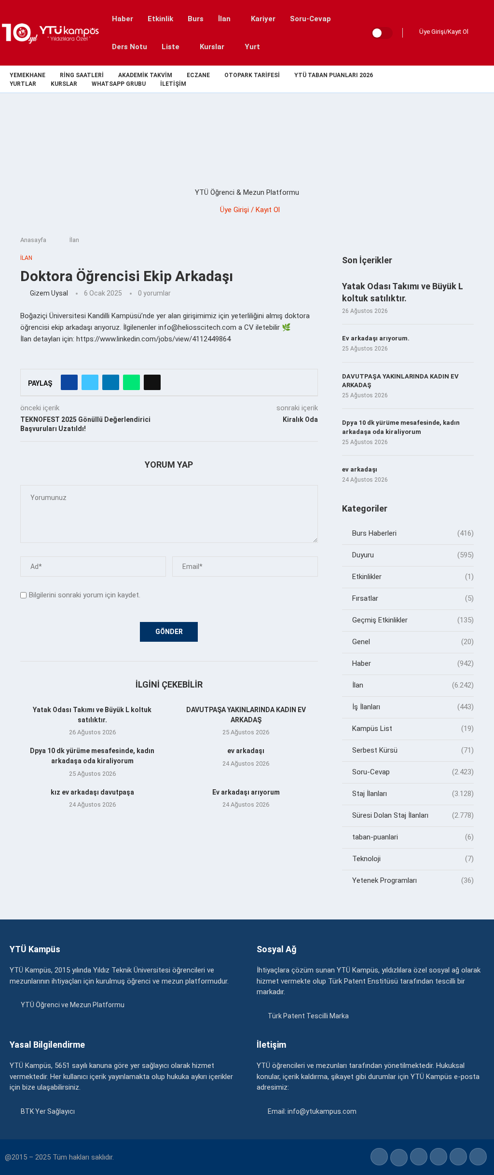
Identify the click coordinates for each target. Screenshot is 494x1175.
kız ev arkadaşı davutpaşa (92, 792)
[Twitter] (435, 79)
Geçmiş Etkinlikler (413, 620)
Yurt (252, 46)
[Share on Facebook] (69, 382)
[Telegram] (491, 79)
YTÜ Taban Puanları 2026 (333, 75)
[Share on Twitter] (90, 382)
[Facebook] (424, 79)
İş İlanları (413, 706)
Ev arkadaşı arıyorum (246, 792)
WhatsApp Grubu (119, 84)
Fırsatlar (413, 598)
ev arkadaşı (245, 751)
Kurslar (212, 46)
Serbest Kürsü (413, 750)
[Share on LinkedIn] (110, 382)
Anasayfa (33, 239)
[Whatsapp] (480, 79)
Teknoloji (413, 858)
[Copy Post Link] (152, 382)
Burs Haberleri (413, 533)
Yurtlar (23, 84)
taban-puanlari (413, 837)
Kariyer (263, 18)
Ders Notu (129, 46)
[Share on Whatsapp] (131, 382)
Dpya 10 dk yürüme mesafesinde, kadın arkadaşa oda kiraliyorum (401, 427)
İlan (224, 18)
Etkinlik (160, 18)
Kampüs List (413, 728)
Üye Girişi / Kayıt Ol (250, 209)
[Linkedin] (457, 79)
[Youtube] (469, 79)
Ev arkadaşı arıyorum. (376, 338)
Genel (413, 641)
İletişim (173, 84)
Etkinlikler (413, 576)
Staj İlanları (413, 793)
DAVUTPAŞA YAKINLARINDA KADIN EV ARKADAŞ (400, 381)
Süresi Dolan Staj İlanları (413, 815)
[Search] (484, 33)
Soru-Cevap (310, 18)
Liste (170, 46)
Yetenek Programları (413, 880)
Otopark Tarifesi (252, 75)
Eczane (198, 75)
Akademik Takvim (145, 75)
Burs (196, 18)
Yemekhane (27, 75)
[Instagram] (446, 79)
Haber (122, 18)
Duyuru (413, 555)
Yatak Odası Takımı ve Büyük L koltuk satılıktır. (402, 292)
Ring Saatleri (82, 75)
